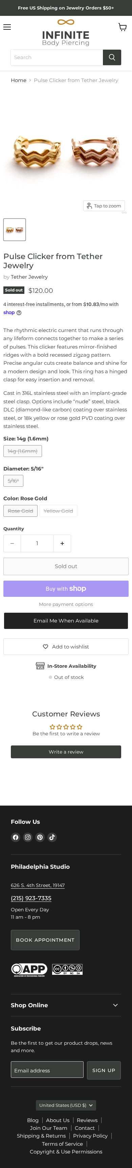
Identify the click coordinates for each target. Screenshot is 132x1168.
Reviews (87, 1120)
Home (18, 80)
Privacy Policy (90, 1136)
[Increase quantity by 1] (62, 543)
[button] (66, 621)
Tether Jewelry (29, 277)
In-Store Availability (71, 666)
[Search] (112, 57)
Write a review (66, 752)
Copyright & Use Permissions (66, 1151)
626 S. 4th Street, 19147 (38, 885)
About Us (57, 1120)
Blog (33, 1120)
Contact (85, 1128)
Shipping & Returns (41, 1136)
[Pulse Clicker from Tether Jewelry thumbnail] (14, 229)
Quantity (13, 528)
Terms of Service (62, 1144)
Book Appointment (45, 940)
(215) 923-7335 (31, 898)
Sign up (103, 1070)
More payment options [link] (66, 604)
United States (62, 1105)
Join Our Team (48, 1128)
